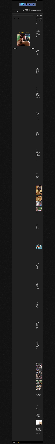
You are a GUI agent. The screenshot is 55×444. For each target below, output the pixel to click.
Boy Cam (36, 112)
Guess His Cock (37, 138)
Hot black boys (39, 427)
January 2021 (37, 262)
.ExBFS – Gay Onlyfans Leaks (38, 33)
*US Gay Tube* (37, 98)
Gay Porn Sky (37, 132)
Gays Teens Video (37, 75)
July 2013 (36, 326)
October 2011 (37, 346)
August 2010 (37, 359)
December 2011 (37, 344)
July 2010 (36, 360)
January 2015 (37, 309)
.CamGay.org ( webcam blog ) (38, 92)
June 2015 (37, 304)
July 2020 (36, 264)
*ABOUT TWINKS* (37, 96)
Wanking (36, 240)
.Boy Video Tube (37, 30)
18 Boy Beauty (37, 99)
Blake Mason (37, 110)
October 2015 (37, 300)
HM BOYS (37, 172)
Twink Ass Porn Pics (38, 401)
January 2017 (37, 286)
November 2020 (37, 263)
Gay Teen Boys (28, 10)
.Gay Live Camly (37, 36)
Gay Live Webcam (37, 72)
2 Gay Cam (37, 55)
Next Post (33, 48)
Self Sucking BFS (37, 153)
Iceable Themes (17, 442)
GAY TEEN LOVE (37, 133)
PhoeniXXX (37, 150)
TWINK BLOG (37, 86)
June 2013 (37, 327)
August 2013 (37, 325)
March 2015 (37, 307)
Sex (30, 10)
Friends (36, 226)
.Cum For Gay (37, 32)
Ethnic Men (37, 127)
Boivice (36, 111)
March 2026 (37, 251)
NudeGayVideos (37, 147)
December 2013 (37, 321)
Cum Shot (37, 223)
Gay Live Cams (37, 71)
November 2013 (37, 322)
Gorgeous (37, 229)
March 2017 (37, 284)
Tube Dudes (37, 85)
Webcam (36, 241)
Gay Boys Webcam (37, 130)
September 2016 (37, 290)
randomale (37, 151)
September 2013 (37, 324)
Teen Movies (32, 10)
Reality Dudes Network (38, 152)
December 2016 (37, 287)
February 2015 (37, 308)
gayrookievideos (37, 137)
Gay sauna (37, 412)
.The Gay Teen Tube (38, 48)
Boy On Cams (37, 117)
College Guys (37, 222)
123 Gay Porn (37, 53)
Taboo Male (37, 154)
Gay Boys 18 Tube (37, 70)
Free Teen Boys (37, 69)
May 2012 (37, 339)
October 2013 (37, 323)
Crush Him (37, 66)
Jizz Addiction (37, 174)
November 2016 (37, 288)
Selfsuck (36, 231)
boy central (37, 114)
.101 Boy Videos (37, 91)
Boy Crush (37, 116)
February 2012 (37, 342)
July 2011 (36, 349)
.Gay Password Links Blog (38, 95)
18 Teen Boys (37, 54)
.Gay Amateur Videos (38, 35)
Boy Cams (37, 393)
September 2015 (37, 301)
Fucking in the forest (38, 414)
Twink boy (34, 10)
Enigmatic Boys (37, 171)
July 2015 (36, 303)
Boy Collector (37, 115)
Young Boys (39, 10)
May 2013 (37, 328)
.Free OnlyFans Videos (38, 34)
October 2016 (37, 289)
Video (35, 10)
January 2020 (37, 266)
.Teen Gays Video (37, 47)
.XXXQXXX (37, 51)
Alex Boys (37, 162)
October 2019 (37, 267)
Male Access (37, 177)
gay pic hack (37, 131)
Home (25, 9)
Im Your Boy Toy (37, 173)
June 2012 (37, 338)
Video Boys (37, 10)
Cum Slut (36, 417)
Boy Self (36, 118)
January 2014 (37, 320)
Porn (29, 10)
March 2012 (37, 341)
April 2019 (37, 270)
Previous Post (15, 48)
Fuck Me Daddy (37, 415)
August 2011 (37, 348)
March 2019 (37, 271)
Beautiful (22, 10)
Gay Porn (37, 73)
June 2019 (37, 269)
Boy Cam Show (37, 113)
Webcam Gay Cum (37, 87)
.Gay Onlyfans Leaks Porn (38, 94)
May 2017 (37, 283)
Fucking (26, 10)
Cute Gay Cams (37, 67)
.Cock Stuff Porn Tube (38, 31)
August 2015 (37, 302)
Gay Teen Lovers (37, 134)
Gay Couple (37, 413)
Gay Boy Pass (37, 129)
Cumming (37, 224)
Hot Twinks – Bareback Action (38, 398)
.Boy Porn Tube (37, 29)
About (29, 9)
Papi (36, 148)
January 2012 (37, 343)
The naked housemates (38, 155)
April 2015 (37, 306)
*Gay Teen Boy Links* (38, 97)
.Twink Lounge (37, 49)
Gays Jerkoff (37, 74)
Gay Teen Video (37, 135)
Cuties (24, 10)
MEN (36, 178)
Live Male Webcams (38, 176)
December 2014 (37, 310)
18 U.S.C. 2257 (27, 9)
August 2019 (37, 268)
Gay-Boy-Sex (37, 136)
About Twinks (37, 56)
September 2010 (37, 358)
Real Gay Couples (37, 180)
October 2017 (37, 280)
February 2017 (37, 285)
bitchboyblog (37, 109)
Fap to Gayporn (37, 128)
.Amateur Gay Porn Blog (38, 27)
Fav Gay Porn (37, 68)
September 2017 (37, 281)
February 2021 (37, 261)
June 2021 (37, 260)
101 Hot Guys (37, 52)
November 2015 (37, 299)
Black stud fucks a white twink (39, 394)
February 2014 (37, 319)
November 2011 (37, 345)
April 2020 (37, 265)
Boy (23, 10)
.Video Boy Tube (37, 50)
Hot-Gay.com (37, 76)
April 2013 (37, 329)
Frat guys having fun (38, 416)
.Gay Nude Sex (37, 93)
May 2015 (37, 305)
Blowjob (36, 220)
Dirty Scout (37, 170)
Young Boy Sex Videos (38, 157)
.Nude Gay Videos (37, 46)
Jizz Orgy (36, 175)
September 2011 (37, 347)
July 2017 (36, 282)
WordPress (26, 441)
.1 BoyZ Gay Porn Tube (38, 26)
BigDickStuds (37, 108)
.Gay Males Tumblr (37, 37)
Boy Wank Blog (37, 119)
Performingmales (37, 149)
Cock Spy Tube (37, 65)
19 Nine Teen (37, 160)
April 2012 (37, 340)
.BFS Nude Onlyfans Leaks (38, 28)
